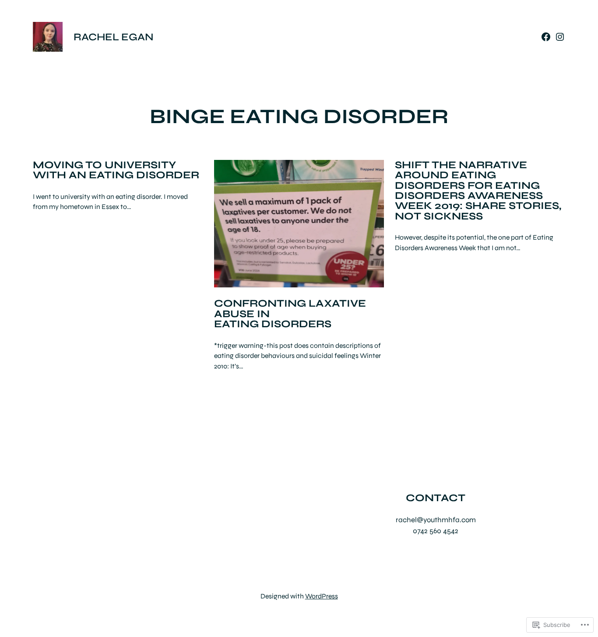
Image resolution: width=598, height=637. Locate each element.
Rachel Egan (114, 37)
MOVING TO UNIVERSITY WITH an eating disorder (116, 170)
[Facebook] (546, 37)
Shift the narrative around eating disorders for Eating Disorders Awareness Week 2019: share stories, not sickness (478, 191)
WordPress (321, 596)
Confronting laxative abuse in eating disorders (290, 313)
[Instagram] (560, 37)
